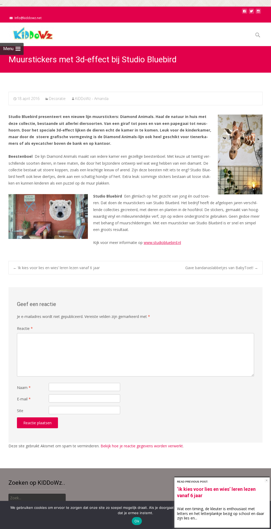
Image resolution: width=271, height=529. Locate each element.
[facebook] (244, 12)
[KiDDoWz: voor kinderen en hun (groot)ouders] (27, 33)
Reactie (25, 328)
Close (266, 480)
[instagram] (258, 12)
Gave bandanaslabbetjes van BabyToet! (221, 267)
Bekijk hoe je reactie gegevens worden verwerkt (142, 445)
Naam (24, 387)
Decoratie (57, 98)
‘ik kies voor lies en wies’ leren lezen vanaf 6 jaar (56, 267)
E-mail (24, 398)
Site (20, 410)
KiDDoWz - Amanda (92, 98)
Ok (136, 521)
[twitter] (251, 12)
